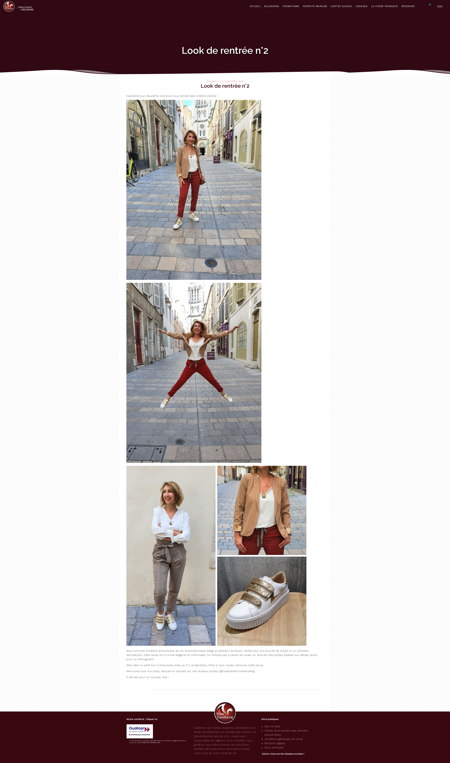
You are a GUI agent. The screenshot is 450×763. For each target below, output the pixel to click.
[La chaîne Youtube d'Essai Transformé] (275, 758)
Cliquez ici (151, 719)
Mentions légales (275, 743)
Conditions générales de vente (284, 739)
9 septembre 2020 (233, 81)
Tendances (212, 81)
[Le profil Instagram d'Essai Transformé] (269, 758)
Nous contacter (274, 747)
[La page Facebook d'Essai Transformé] (262, 758)
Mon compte (272, 726)
